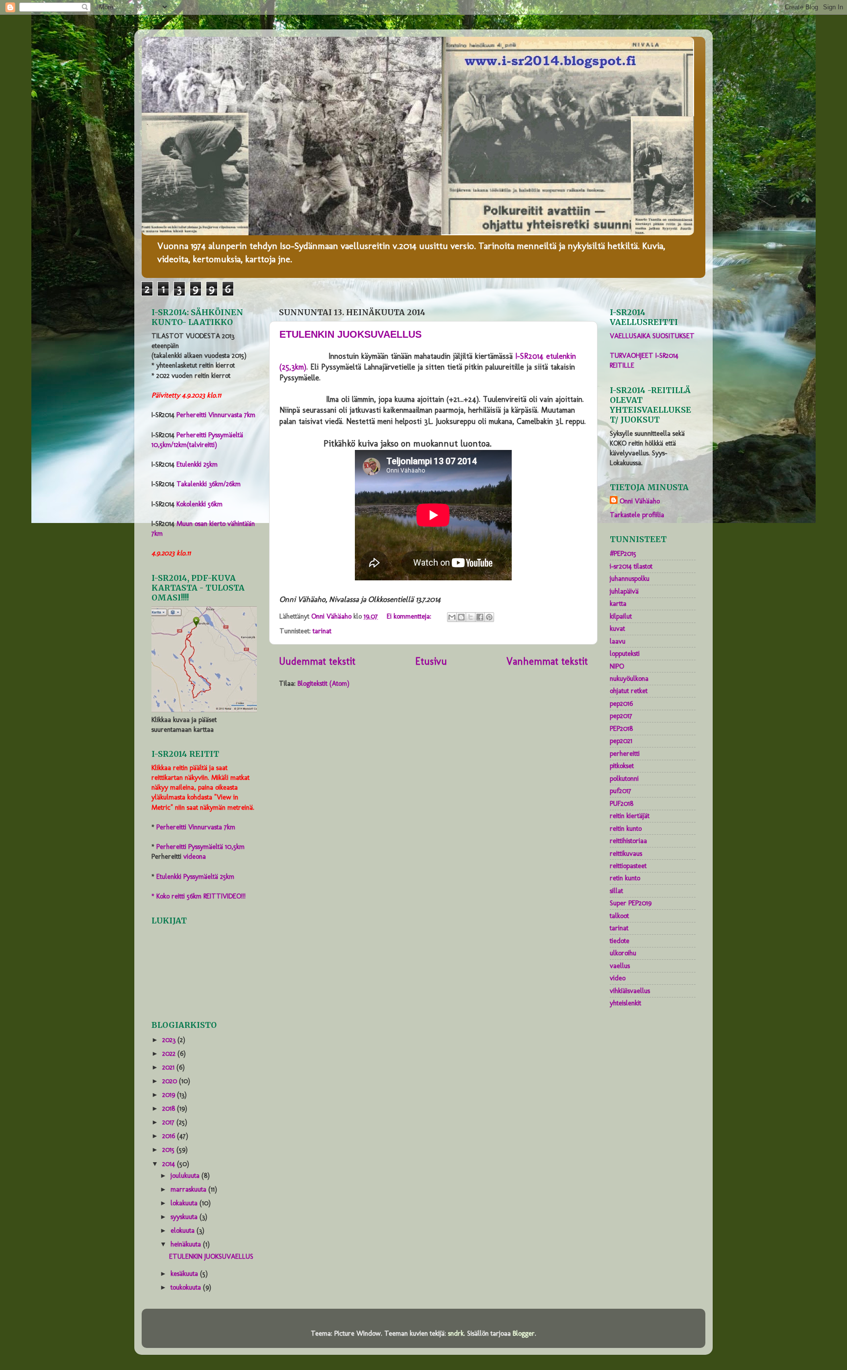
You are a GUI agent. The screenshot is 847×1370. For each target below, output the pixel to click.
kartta (618, 603)
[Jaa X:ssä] (470, 617)
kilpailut (621, 616)
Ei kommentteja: (410, 616)
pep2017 (621, 715)
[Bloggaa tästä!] (461, 617)
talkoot (619, 915)
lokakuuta (185, 1202)
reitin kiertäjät (629, 815)
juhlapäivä (624, 591)
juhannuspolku (629, 578)
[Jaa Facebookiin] (480, 617)
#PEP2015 (623, 553)
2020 (170, 1080)
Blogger (524, 1333)
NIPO (617, 666)
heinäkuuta (187, 1244)
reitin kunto (626, 828)
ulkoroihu (623, 952)
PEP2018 (621, 728)
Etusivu (431, 661)
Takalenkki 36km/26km (208, 483)
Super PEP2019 (630, 902)
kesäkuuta (185, 1273)
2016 (169, 1135)
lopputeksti (625, 653)
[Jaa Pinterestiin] (489, 617)
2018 (169, 1108)
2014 (169, 1163)
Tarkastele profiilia (637, 514)
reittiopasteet (628, 865)
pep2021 (621, 740)
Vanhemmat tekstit (547, 661)
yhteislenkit (625, 1002)
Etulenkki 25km (197, 464)
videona (194, 856)
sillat (616, 890)
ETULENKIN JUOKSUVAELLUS (350, 334)
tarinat (322, 630)
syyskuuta (185, 1216)
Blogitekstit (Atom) (323, 683)
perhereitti (625, 753)
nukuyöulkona (629, 678)
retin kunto (625, 877)
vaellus (620, 965)
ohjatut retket (629, 690)
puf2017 (620, 790)
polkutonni (624, 778)
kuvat (617, 628)
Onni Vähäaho (640, 501)
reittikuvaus (626, 853)
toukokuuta (187, 1287)
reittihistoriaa (628, 840)
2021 (169, 1067)
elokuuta (184, 1230)
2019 (169, 1094)
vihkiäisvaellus (630, 990)
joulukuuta (186, 1175)
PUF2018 (621, 803)
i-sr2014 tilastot (631, 566)
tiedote (619, 940)
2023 (169, 1039)
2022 (169, 1053)
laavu (617, 641)
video (617, 977)
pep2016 (621, 703)
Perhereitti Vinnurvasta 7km (215, 414)
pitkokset (622, 765)
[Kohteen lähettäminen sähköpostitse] (452, 617)
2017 (169, 1122)
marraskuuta (189, 1189)
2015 (169, 1149)
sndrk (456, 1333)
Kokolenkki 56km (199, 503)
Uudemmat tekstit (317, 661)
